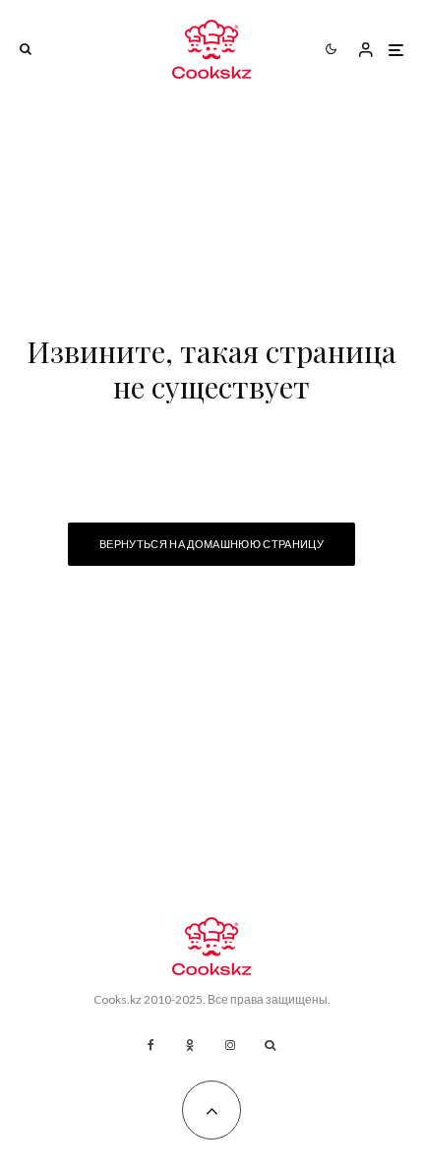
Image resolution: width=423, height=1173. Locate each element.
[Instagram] (230, 1045)
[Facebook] (151, 1045)
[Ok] (190, 1045)
